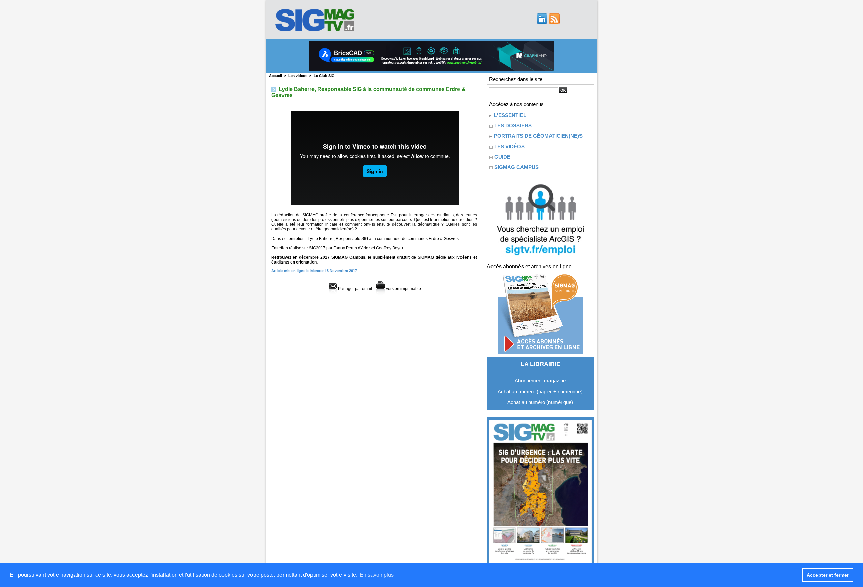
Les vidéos (297, 76)
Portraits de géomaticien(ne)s (538, 136)
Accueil (275, 76)
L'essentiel (509, 115)
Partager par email (354, 288)
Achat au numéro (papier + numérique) (540, 391)
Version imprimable (403, 288)
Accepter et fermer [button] (828, 575)
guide (502, 157)
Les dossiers (513, 125)
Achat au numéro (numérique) (540, 402)
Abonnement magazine (540, 380)
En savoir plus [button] (377, 575)
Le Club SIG (324, 76)
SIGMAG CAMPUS (516, 167)
